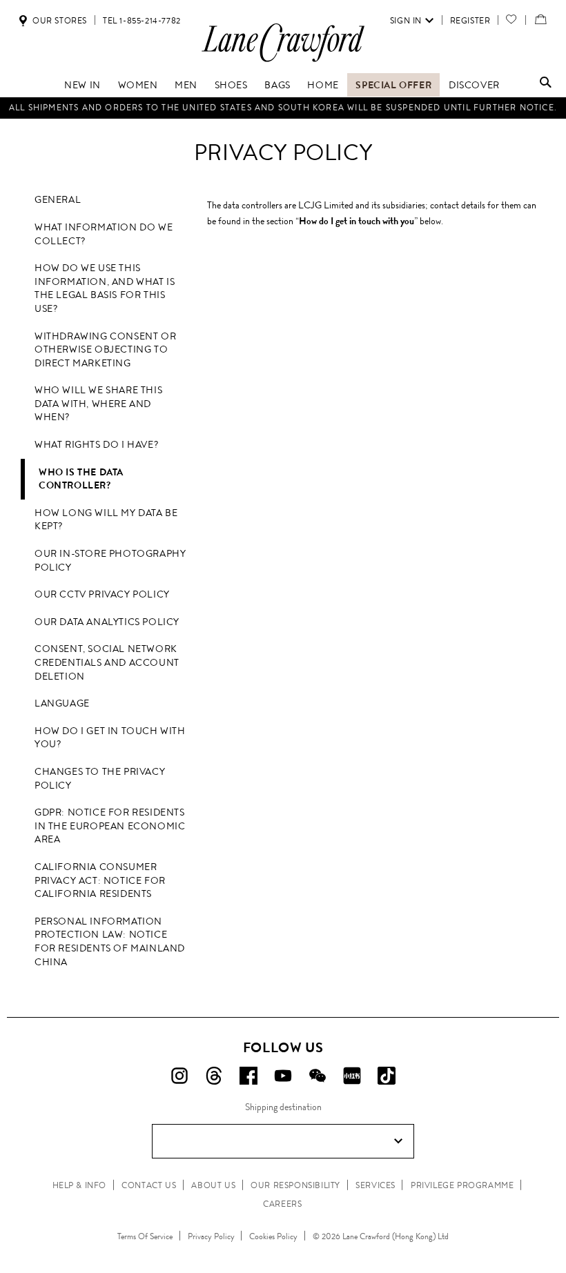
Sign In (406, 20)
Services (375, 1185)
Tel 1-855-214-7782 (142, 20)
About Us (213, 1185)
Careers (282, 1204)
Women (138, 85)
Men (186, 85)
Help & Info (79, 1185)
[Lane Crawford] (283, 61)
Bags (277, 85)
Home (322, 85)
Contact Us (148, 1185)
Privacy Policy (211, 1236)
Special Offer (393, 85)
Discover (474, 85)
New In (82, 85)
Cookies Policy (273, 1236)
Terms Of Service (145, 1236)
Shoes (231, 85)
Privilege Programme (462, 1185)
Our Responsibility (295, 1185)
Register (470, 20)
